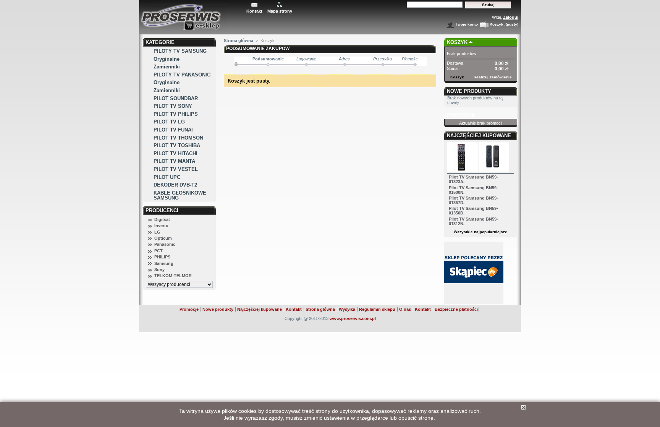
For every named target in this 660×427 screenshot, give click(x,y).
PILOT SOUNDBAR (176, 98)
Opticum (163, 238)
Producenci (162, 210)
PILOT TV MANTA (174, 161)
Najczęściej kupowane (479, 135)
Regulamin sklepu (377, 309)
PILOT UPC (167, 177)
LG (157, 232)
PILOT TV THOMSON (178, 138)
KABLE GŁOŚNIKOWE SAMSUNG (180, 195)
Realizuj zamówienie (493, 77)
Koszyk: (497, 24)
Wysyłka (347, 309)
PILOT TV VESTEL (176, 169)
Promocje (461, 115)
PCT (158, 250)
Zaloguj (510, 17)
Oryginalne (167, 59)
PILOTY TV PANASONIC (182, 75)
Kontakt (254, 11)
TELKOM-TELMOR (173, 275)
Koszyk (457, 42)
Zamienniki (167, 67)
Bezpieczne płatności (456, 309)
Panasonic (164, 244)
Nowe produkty (469, 91)
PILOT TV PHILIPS (176, 114)
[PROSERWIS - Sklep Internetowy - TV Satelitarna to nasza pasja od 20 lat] (191, 15)
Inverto (161, 225)
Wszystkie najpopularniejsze (480, 232)
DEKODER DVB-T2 (175, 185)
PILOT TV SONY (173, 106)
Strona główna (238, 40)
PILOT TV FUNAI (173, 130)
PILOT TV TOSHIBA (177, 145)
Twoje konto (467, 24)
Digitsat (162, 219)
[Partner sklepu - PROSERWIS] (473, 302)
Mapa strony (279, 11)
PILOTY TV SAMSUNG (180, 51)
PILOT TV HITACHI (175, 153)
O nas (405, 309)
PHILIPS (162, 257)
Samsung (163, 263)
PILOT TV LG (169, 122)
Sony (159, 269)
